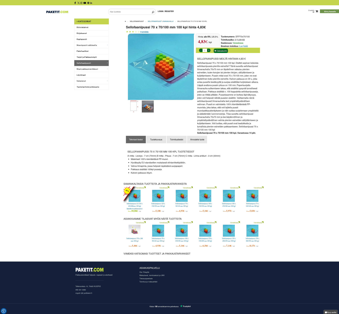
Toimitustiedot (176, 139)
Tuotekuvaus (156, 139)
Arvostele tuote (197, 139)
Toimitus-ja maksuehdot (148, 281)
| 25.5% (211, 36)
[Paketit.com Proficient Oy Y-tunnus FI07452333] (89, 270)
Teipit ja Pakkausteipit (87, 57)
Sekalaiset (81, 81)
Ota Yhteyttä (144, 272)
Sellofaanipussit (84, 63)
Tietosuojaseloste (146, 278)
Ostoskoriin (221, 50)
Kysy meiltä (331, 312)
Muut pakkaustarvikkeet (87, 69)
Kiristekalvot (82, 27)
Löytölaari (81, 75)
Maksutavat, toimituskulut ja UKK (152, 275)
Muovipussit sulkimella (87, 45)
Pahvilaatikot (83, 51)
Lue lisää (243, 46)
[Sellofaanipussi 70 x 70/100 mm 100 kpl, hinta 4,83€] (162, 66)
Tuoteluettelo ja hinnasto (88, 87)
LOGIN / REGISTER (166, 11)
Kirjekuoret (82, 33)
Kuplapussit (82, 39)
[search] (153, 10)
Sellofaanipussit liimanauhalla (160, 21)
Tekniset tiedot (136, 139)
